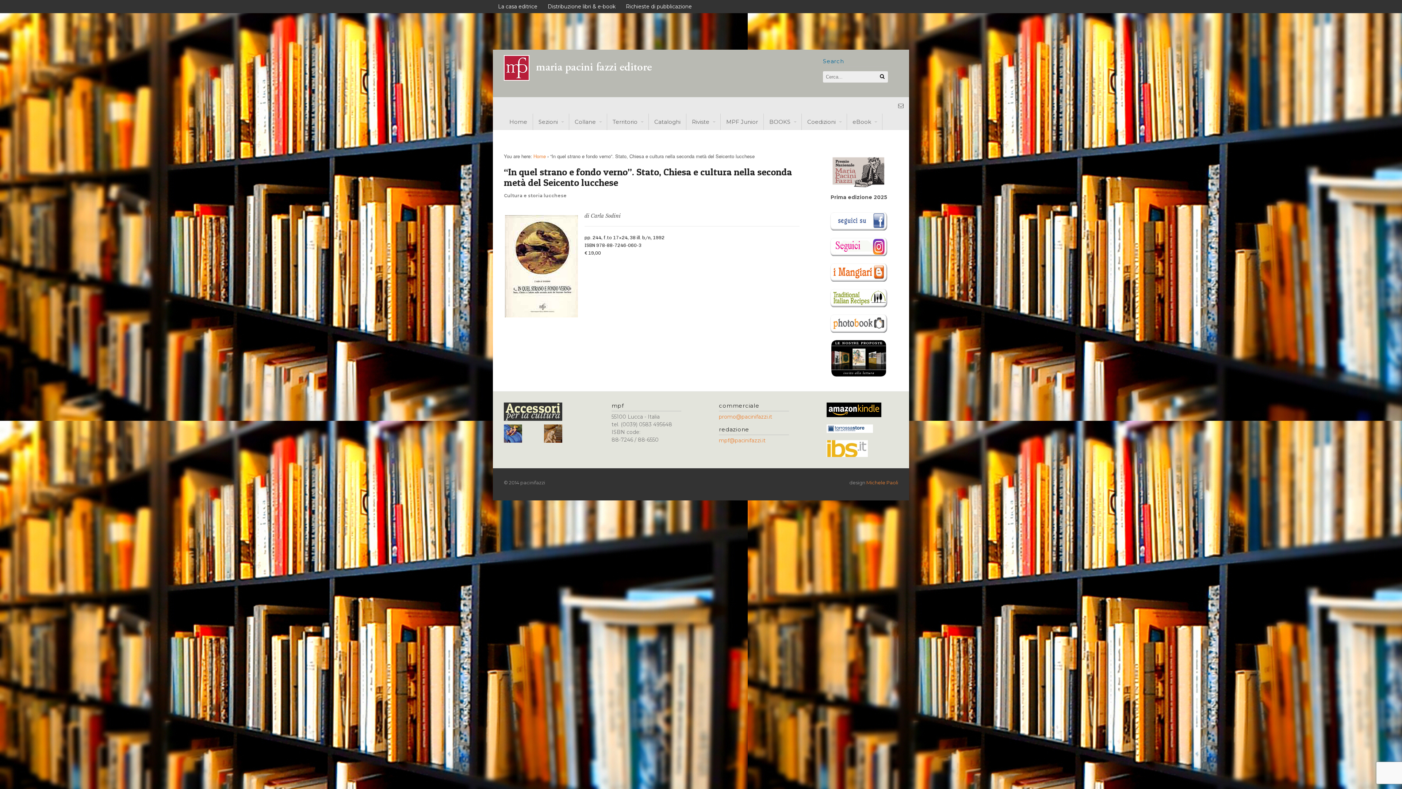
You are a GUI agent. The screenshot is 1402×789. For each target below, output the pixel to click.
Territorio (625, 121)
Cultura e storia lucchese (535, 195)
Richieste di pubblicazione (659, 6)
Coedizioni (821, 121)
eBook (862, 121)
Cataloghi (667, 121)
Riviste (700, 121)
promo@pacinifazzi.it (745, 416)
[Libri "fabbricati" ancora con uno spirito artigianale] (582, 78)
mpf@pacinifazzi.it (742, 440)
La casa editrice (517, 6)
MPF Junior (742, 121)
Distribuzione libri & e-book (582, 6)
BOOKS (779, 121)
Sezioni (548, 121)
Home (518, 121)
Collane (585, 121)
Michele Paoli (882, 482)
